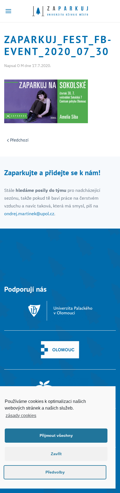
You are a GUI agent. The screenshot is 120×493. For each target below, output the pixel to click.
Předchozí (18, 140)
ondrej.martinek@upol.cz (29, 213)
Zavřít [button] (56, 454)
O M (20, 65)
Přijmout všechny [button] (56, 435)
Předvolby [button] (55, 472)
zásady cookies (21, 415)
